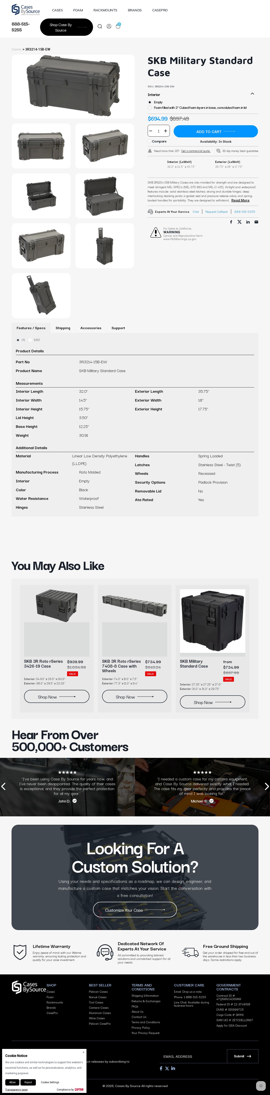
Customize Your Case (124, 909)
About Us (137, 1011)
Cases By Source (127, 1085)
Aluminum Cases (100, 1012)
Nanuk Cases (97, 997)
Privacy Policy (141, 1027)
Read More (240, 200)
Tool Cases (96, 1002)
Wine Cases (97, 1018)
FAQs (135, 1006)
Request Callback (216, 211)
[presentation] (3, 787)
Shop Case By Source (61, 27)
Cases (57, 10)
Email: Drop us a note (188, 991)
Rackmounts (105, 10)
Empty (158, 102)
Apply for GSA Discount (231, 1025)
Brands (135, 10)
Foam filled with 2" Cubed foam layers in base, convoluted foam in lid (200, 107)
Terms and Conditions (146, 1022)
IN (23, 340)
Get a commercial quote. (196, 151)
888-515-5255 (21, 26)
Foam (78, 10)
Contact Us (139, 1016)
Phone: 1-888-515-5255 (190, 997)
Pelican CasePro (100, 1023)
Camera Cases (98, 1007)
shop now (47, 696)
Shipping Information (145, 995)
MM (37, 340)
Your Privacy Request (145, 1032)
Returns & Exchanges (146, 1001)
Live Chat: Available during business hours (191, 1004)
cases (17, 49)
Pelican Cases (98, 991)
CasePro (160, 10)
